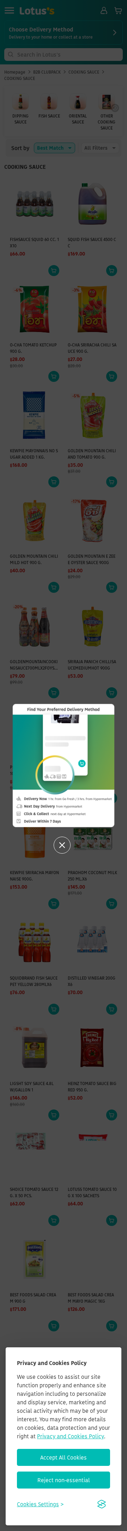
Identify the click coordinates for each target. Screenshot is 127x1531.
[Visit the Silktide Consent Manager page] (101, 1504)
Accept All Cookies (63, 1457)
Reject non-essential (63, 1480)
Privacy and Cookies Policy (70, 1436)
